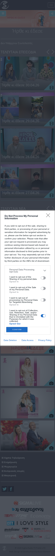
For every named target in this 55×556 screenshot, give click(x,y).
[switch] (43, 277)
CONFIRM (17, 329)
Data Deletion (10, 340)
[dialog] (27, 278)
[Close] (49, 216)
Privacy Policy (44, 340)
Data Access (27, 340)
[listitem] (27, 271)
